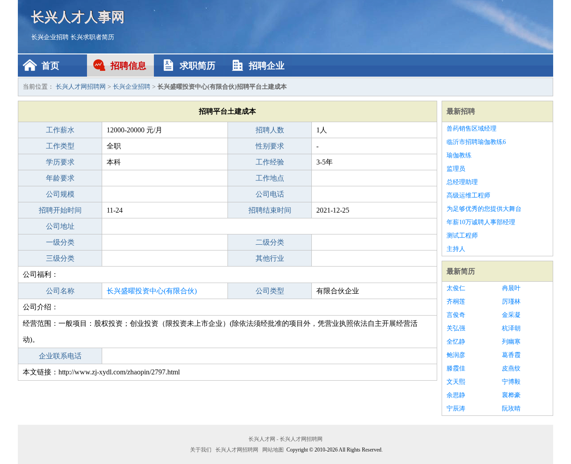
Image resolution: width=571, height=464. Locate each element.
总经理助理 (462, 182)
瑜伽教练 (459, 155)
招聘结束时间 (269, 210)
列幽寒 (511, 341)
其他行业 (270, 258)
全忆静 (456, 341)
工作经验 (270, 162)
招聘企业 (267, 65)
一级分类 (60, 242)
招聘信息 (128, 65)
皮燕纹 (511, 368)
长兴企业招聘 (50, 37)
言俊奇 (456, 315)
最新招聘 (461, 111)
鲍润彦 (456, 355)
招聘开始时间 (60, 210)
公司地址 (60, 226)
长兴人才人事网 (78, 16)
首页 (50, 65)
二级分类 (270, 242)
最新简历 (461, 271)
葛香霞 (511, 355)
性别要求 (270, 146)
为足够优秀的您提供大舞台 (484, 208)
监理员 (456, 168)
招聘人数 (270, 130)
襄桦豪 (511, 395)
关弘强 (456, 328)
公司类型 (270, 291)
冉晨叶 (511, 288)
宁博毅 (511, 381)
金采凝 (511, 315)
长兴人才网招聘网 (81, 86)
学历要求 (60, 162)
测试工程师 (462, 235)
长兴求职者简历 (92, 37)
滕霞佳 (456, 368)
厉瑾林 (511, 301)
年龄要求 (60, 178)
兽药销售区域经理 (472, 128)
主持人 (456, 249)
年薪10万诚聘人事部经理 (481, 222)
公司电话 (270, 194)
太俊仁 (456, 288)
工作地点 (270, 178)
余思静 (456, 395)
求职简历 (197, 65)
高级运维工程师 (468, 195)
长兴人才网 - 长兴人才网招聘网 (285, 439)
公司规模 (60, 194)
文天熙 (456, 381)
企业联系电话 (60, 356)
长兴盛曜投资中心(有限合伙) (152, 291)
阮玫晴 (511, 408)
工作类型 (60, 146)
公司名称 (60, 291)
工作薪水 (60, 130)
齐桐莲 (456, 301)
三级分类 (60, 258)
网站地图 (273, 450)
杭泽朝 (511, 328)
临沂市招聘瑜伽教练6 (476, 142)
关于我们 (200, 450)
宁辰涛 (456, 408)
